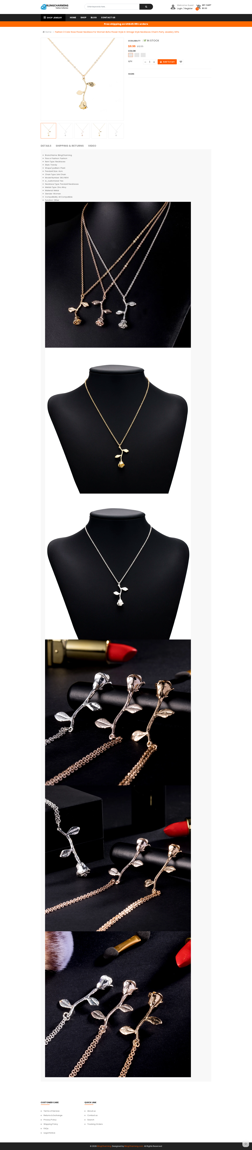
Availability (134, 40)
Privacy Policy (50, 1119)
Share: (131, 74)
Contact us (92, 1115)
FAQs (46, 1128)
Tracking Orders (95, 1124)
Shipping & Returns (70, 146)
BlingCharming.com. (134, 1146)
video (92, 146)
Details (46, 146)
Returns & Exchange (53, 1115)
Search (90, 1119)
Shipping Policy (51, 1124)
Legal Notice (49, 1132)
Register (188, 8)
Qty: (130, 61)
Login (179, 8)
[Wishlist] (180, 61)
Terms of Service (52, 1111)
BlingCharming (104, 1146)
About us (91, 1111)
